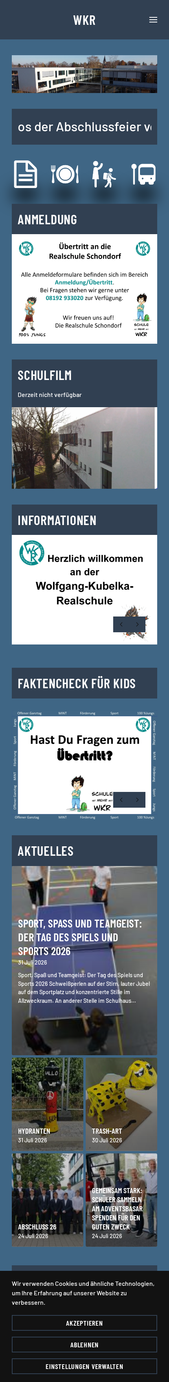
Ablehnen (84, 1344)
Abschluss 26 (37, 1226)
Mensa (75, 174)
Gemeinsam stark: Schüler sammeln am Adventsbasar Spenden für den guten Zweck (117, 1208)
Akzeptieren (84, 1323)
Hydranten (34, 1130)
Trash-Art (107, 1130)
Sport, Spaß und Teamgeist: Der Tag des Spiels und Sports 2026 (80, 936)
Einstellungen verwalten (84, 1366)
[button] (153, 19)
